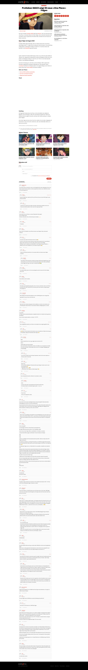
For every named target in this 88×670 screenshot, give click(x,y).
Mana (50, 554)
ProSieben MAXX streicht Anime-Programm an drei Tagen (60, 144)
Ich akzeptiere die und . (41, 175)
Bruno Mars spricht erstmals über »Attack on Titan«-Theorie (60, 22)
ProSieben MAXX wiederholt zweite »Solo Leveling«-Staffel (60, 158)
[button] (62, 2)
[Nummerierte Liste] (28, 169)
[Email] (66, 16)
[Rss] (69, 2)
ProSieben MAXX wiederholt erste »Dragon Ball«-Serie (43, 144)
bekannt (39, 33)
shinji (50, 221)
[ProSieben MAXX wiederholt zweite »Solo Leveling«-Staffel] (61, 152)
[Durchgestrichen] (26, 169)
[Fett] (22, 169)
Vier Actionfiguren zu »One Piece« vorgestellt (60, 39)
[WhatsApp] (59, 16)
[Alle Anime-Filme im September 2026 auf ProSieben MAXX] (27, 138)
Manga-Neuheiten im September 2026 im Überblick (61, 30)
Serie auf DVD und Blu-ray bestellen (27, 72)
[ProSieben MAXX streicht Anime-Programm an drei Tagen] (61, 138)
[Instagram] (67, 2)
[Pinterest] (62, 16)
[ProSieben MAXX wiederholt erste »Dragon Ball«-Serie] (44, 138)
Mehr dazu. (35, 129)
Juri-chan (50, 353)
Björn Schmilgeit (23, 30)
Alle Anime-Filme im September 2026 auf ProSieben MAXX (26, 144)
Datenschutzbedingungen (42, 175)
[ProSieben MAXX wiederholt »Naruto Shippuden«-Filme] (27, 152)
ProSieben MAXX (44, 5)
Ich (50, 380)
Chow (50, 563)
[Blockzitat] (30, 169)
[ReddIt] (64, 16)
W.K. (50, 603)
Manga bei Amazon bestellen (26, 75)
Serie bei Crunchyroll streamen (26, 73)
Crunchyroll (21, 65)
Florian (50, 283)
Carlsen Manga (29, 67)
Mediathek (27, 48)
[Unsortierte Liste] (29, 169)
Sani (50, 337)
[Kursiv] (24, 169)
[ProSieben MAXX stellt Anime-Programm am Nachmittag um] (44, 152)
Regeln (49, 175)
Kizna (50, 237)
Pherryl (50, 203)
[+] (31, 169)
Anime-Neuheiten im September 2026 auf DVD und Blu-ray (61, 26)
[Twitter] (65, 2)
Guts (50, 258)
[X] (57, 16)
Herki (50, 520)
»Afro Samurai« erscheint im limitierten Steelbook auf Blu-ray (60, 35)
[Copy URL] (68, 16)
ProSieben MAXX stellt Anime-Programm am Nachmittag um (42, 158)
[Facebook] (63, 2)
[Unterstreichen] (25, 169)
